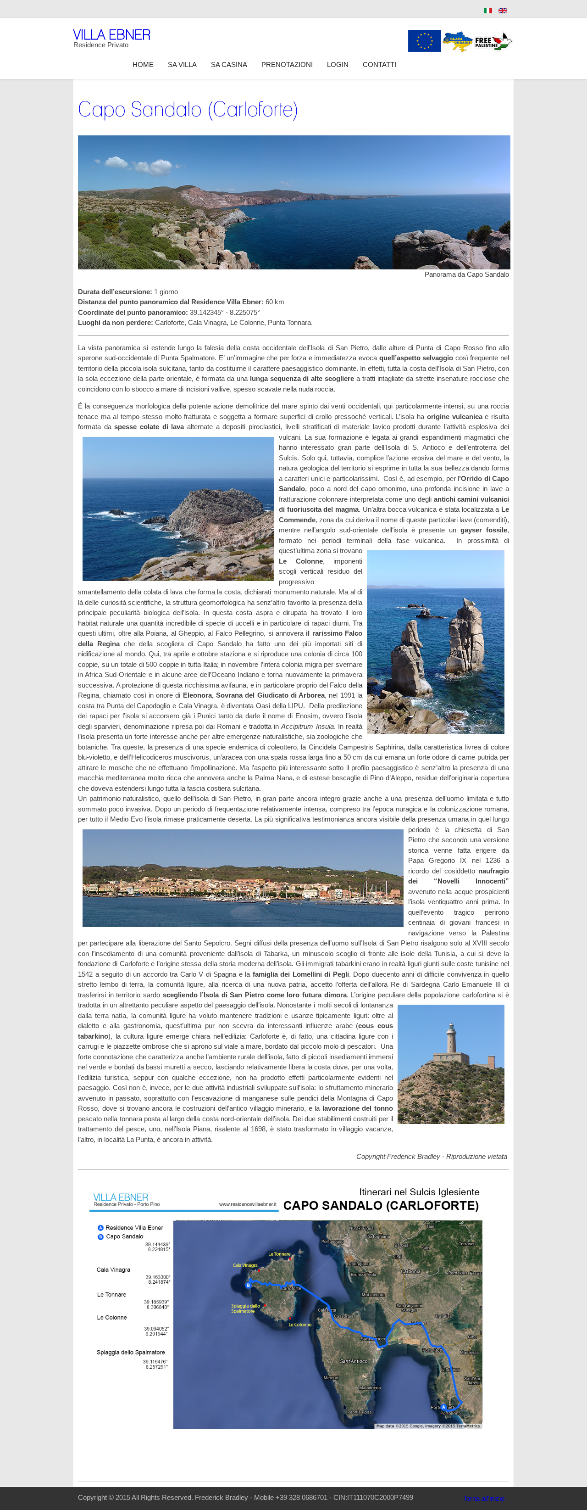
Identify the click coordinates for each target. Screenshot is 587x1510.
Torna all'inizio (483, 1498)
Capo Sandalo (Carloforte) (188, 109)
